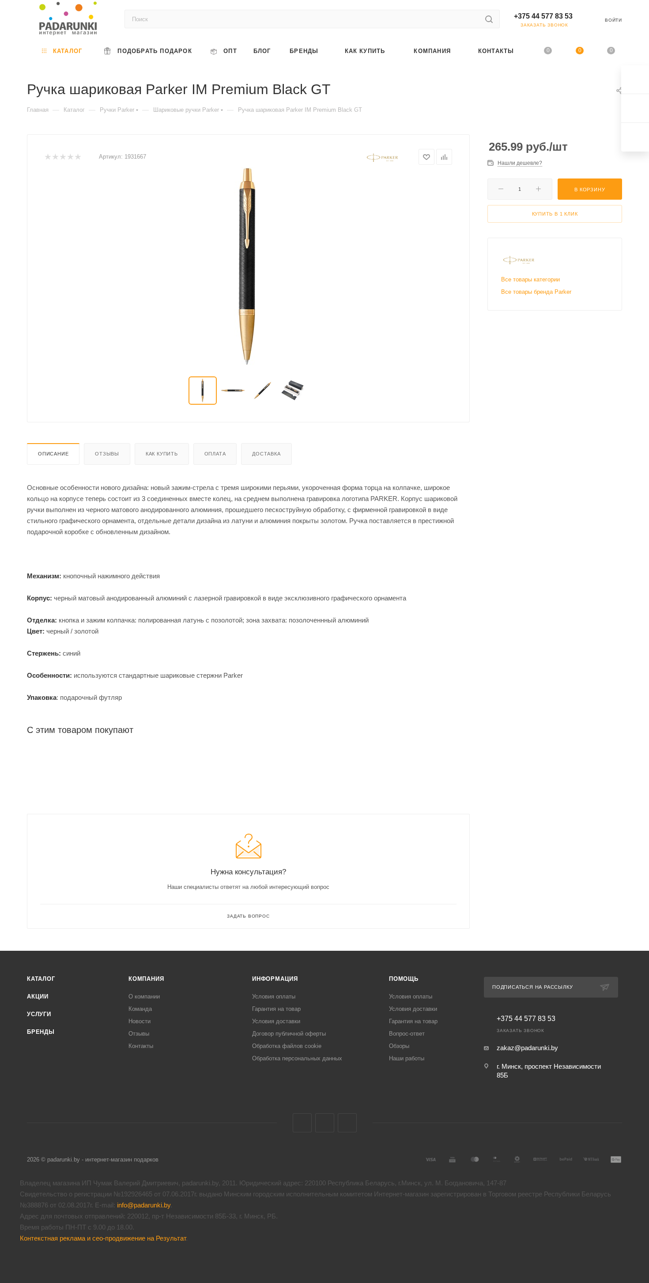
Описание (53, 453)
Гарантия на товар (276, 1009)
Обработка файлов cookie (286, 1046)
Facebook (324, 1122)
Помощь (404, 979)
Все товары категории (530, 279)
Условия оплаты (273, 996)
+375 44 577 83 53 (543, 16)
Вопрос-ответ (407, 1033)
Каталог (41, 979)
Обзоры (399, 1046)
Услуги (39, 1014)
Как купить (162, 453)
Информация (275, 979)
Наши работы (406, 1058)
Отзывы (107, 453)
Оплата (215, 453)
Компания (146, 979)
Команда (140, 1009)
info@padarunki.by (143, 1205)
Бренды (41, 1032)
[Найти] (489, 19)
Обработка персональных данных (297, 1058)
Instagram (347, 1122)
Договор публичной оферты (289, 1033)
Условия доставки (276, 1021)
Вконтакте (302, 1122)
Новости (139, 1021)
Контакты (140, 1046)
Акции (38, 996)
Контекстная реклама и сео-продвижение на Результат (103, 1238)
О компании (144, 996)
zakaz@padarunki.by (527, 1047)
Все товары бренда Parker (536, 291)
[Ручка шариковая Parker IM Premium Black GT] (248, 266)
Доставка (266, 453)
